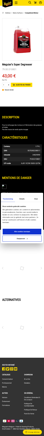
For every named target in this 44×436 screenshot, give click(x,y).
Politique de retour (30, 410)
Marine (4, 387)
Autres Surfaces (18, 13)
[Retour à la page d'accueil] (7, 4)
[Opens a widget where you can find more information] (32, 432)
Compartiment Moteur (31, 13)
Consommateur (7, 379)
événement (6, 401)
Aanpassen (21, 238)
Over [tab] (36, 199)
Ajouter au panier (23, 85)
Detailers (27, 383)
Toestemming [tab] (8, 199)
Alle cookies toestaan (22, 231)
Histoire (4, 397)
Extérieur (8, 13)
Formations (6, 405)
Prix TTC (4, 80)
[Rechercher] (30, 3)
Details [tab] (22, 199)
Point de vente (29, 414)
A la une (27, 379)
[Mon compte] (40, 3)
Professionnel (7, 383)
